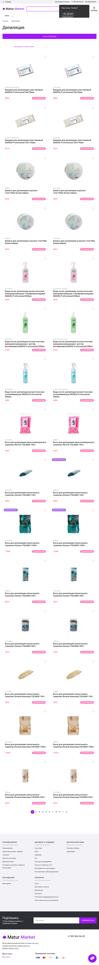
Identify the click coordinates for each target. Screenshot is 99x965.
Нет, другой (68, 14)
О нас (37, 883)
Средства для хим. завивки (12, 851)
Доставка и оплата (62, 2)
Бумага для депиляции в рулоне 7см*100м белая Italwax (21, 191)
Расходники (6, 883)
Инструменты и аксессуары (45, 868)
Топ (36, 858)
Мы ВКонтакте (90, 2)
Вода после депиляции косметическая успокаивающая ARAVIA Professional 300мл (24, 394)
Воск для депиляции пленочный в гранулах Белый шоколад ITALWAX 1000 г (25, 745)
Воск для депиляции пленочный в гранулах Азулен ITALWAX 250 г (22, 594)
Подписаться (88, 920)
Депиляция (71, 851)
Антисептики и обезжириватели (46, 872)
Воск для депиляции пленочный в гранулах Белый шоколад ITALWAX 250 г (25, 796)
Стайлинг (5, 855)
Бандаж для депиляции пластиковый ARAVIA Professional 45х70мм (24, 91)
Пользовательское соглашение (46, 900)
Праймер (38, 855)
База (36, 851)
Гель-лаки (38, 848)
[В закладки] (45, 57)
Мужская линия (8, 861)
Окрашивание (7, 848)
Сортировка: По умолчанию (24, 46)
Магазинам (39, 890)
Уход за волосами (9, 858)
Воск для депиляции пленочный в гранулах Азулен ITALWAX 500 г (22, 644)
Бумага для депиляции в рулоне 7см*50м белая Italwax (26, 242)
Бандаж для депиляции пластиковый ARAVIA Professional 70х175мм (24, 141)
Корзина (94, 10)
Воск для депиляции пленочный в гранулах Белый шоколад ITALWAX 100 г (25, 695)
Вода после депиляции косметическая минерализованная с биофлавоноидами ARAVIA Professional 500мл (25, 293)
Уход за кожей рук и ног (43, 865)
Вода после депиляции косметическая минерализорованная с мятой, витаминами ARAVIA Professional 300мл (25, 344)
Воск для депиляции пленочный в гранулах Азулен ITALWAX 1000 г (22, 544)
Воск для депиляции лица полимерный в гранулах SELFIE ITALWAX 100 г (25, 443)
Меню (7, 16)
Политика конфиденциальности (46, 897)
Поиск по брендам (49, 36)
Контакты (38, 893)
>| (66, 812)
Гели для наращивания (43, 861)
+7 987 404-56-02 (77, 2)
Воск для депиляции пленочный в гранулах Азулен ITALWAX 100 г (22, 493)
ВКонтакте (6, 957)
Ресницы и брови (73, 848)
